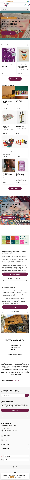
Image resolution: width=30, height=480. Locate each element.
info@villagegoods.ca (9, 440)
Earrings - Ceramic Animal (7, 175)
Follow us (15, 380)
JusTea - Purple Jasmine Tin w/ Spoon (20, 176)
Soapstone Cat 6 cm (21, 151)
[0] (28, 4)
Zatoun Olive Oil (20, 126)
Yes (12, 477)
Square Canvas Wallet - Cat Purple (8, 65)
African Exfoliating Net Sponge (7, 102)
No (15, 477)
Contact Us (15, 410)
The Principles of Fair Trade (15, 278)
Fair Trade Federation (15, 274)
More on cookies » (22, 477)
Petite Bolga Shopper (8, 151)
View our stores (15, 414)
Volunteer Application (15, 307)
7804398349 (7, 435)
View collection (14, 78)
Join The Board (15, 311)
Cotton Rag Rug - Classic (7, 127)
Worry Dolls (19, 101)
